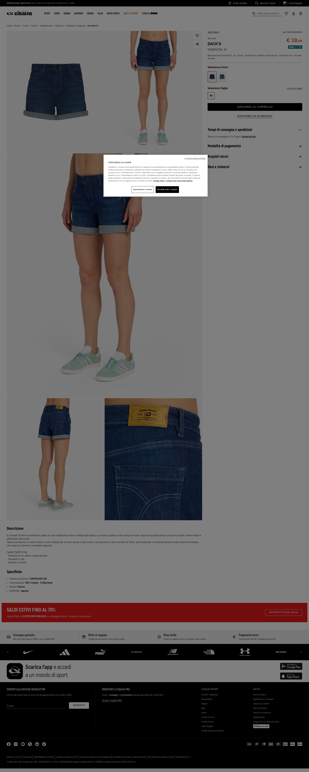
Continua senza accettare (195, 158)
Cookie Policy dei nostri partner (179, 181)
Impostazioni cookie (142, 189)
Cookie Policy (159, 181)
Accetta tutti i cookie (167, 189)
